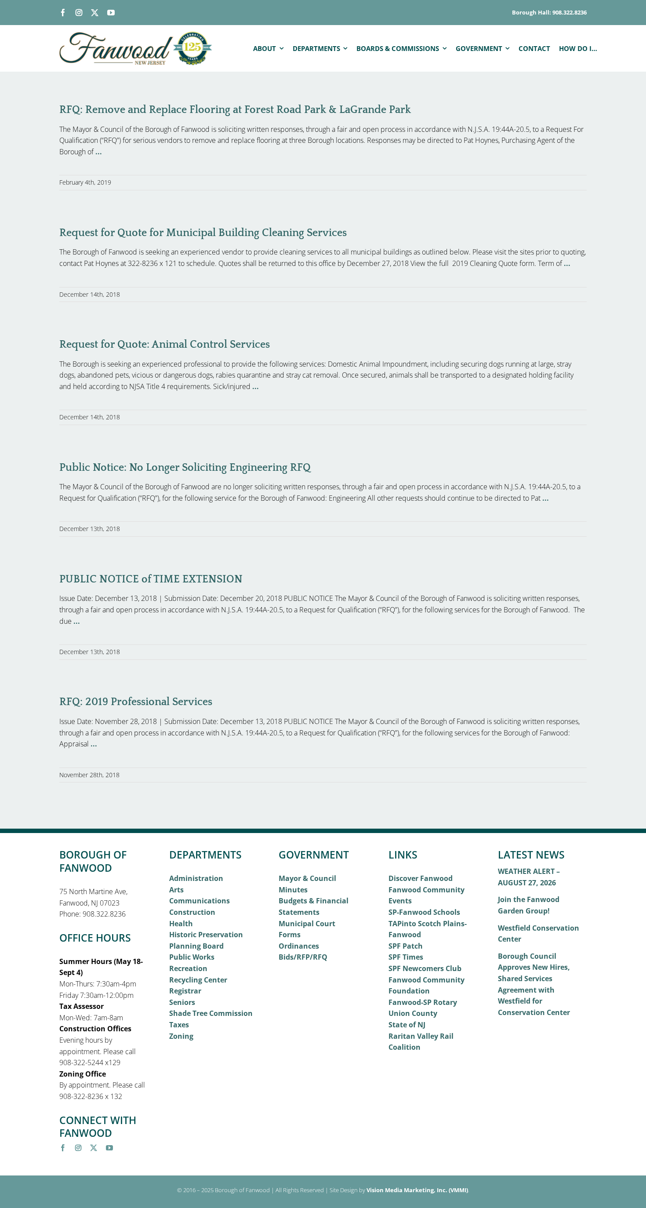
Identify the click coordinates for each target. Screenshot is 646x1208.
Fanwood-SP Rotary (422, 1002)
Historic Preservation (206, 934)
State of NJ (406, 1025)
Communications (199, 901)
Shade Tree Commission (211, 1013)
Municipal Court (307, 923)
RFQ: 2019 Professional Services (135, 702)
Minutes (293, 890)
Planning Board (196, 946)
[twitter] (94, 12)
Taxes (179, 1025)
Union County (412, 1013)
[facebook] (63, 12)
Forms (290, 934)
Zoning (181, 1036)
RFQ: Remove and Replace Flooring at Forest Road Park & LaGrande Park (235, 110)
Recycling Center (198, 980)
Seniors (182, 1002)
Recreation (188, 968)
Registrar (185, 991)
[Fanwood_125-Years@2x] (136, 35)
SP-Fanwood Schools (424, 912)
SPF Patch (405, 946)
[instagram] (79, 12)
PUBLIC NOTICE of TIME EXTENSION (151, 579)
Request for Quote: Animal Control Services (164, 344)
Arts (176, 890)
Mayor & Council (307, 878)
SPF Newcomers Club (424, 968)
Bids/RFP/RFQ (303, 957)
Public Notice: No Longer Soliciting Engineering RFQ (185, 467)
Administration (196, 878)
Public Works (191, 957)
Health (181, 923)
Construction (192, 912)
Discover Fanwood (420, 878)
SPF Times (405, 957)
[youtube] (111, 12)
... (98, 151)
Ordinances (299, 946)
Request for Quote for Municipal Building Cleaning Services (203, 233)
